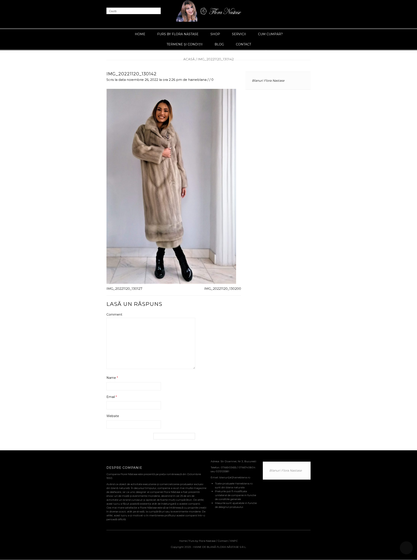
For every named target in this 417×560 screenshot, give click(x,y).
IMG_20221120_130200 (222, 289)
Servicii (239, 34)
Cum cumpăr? (270, 34)
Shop (215, 34)
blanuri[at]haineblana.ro (234, 477)
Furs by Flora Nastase (202, 540)
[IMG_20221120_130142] (171, 186)
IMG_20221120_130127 (124, 289)
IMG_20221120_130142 (131, 73)
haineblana (197, 80)
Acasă (189, 59)
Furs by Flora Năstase (178, 34)
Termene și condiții (185, 44)
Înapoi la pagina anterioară (288, 51)
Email (111, 397)
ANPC (234, 540)
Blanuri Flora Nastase (268, 81)
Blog (219, 44)
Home (140, 34)
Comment (114, 314)
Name (112, 378)
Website (112, 416)
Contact (243, 44)
